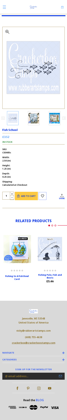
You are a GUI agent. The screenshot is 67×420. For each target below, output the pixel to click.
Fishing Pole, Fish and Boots (50, 276)
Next (63, 118)
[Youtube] (49, 388)
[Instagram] (39, 388)
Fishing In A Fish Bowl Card (17, 277)
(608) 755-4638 (33, 337)
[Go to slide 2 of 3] (52, 225)
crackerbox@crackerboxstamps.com (33, 342)
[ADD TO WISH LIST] (42, 196)
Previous (3, 118)
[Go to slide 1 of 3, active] (49, 225)
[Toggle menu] (4, 7)
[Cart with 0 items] (62, 7)
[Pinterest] (28, 388)
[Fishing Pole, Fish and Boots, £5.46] (50, 249)
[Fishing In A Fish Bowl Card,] (17, 249)
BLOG (40, 400)
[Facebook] (17, 388)
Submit (60, 376)
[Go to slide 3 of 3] (55, 225)
